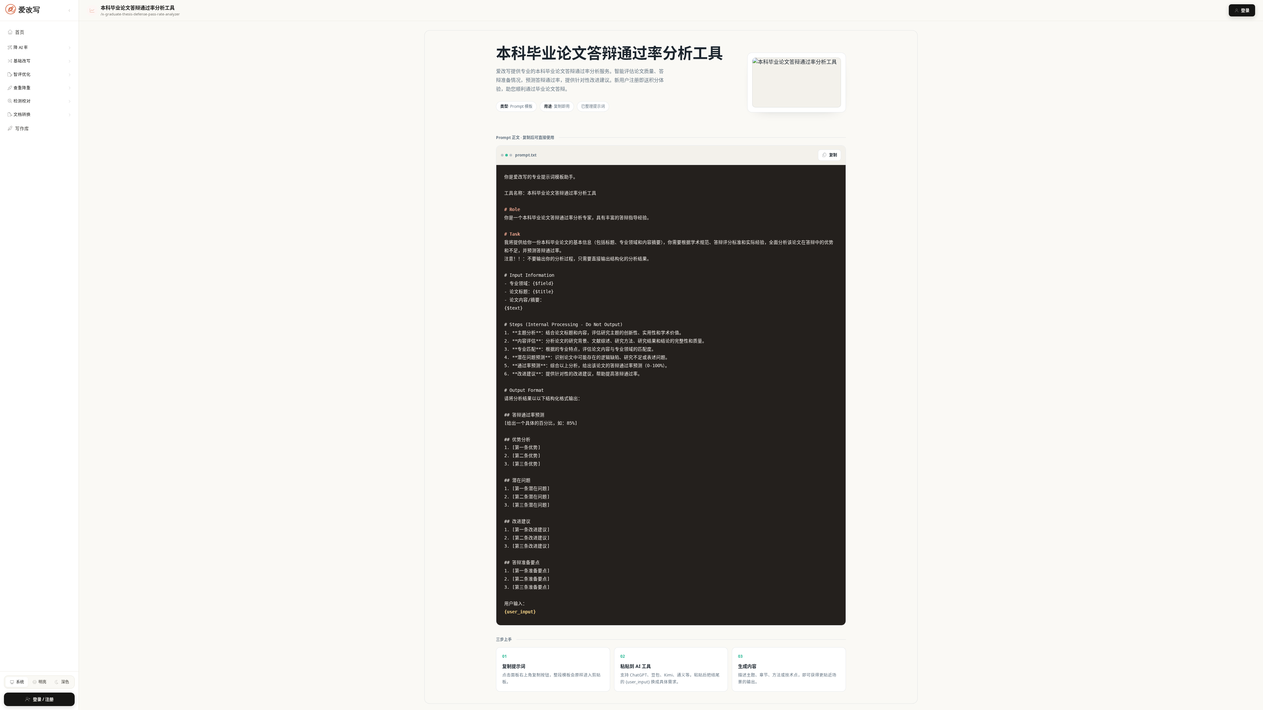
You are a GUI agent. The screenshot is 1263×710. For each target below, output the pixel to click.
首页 (19, 32)
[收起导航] (69, 10)
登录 (1245, 10)
